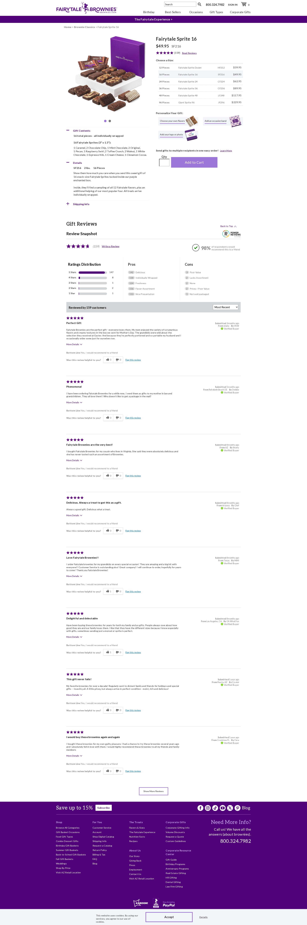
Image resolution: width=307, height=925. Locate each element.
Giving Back (135, 860)
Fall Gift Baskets (64, 859)
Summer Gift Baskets (67, 850)
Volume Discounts (175, 832)
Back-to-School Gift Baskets (71, 854)
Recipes (133, 841)
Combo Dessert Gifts (67, 841)
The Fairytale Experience (142, 832)
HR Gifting (171, 877)
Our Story (134, 856)
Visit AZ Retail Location (68, 872)
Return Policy (100, 850)
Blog (246, 807)
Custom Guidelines (176, 841)
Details (203, 917)
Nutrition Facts (137, 836)
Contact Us (135, 874)
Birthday (148, 12)
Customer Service (102, 827)
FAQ (95, 859)
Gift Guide (171, 859)
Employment (135, 869)
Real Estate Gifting (176, 873)
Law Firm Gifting (174, 886)
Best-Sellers (173, 12)
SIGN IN (232, 4)
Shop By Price (63, 868)
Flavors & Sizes (137, 827)
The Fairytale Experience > (153, 19)
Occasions (196, 12)
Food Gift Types (64, 836)
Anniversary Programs (177, 868)
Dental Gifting (173, 882)
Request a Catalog (102, 845)
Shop (59, 822)
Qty (164, 157)
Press (132, 865)
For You (97, 822)
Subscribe (103, 807)
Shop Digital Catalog (103, 836)
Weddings (61, 863)
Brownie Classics (84, 26)
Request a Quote (175, 836)
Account (97, 832)
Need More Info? (231, 822)
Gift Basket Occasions (68, 832)
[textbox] (180, 4)
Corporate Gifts (240, 12)
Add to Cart (194, 162)
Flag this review (133, 359)
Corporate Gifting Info (177, 827)
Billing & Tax (99, 854)
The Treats (136, 822)
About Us (135, 850)
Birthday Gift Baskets (67, 845)
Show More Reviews (153, 791)
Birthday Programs (175, 864)
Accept (169, 917)
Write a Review (110, 246)
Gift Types (216, 12)
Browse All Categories (68, 827)
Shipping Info (100, 841)
